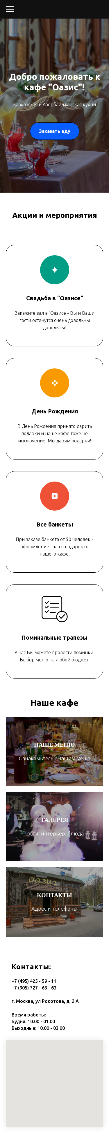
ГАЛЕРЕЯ (54, 820)
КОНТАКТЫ (54, 895)
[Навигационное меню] (10, 9)
